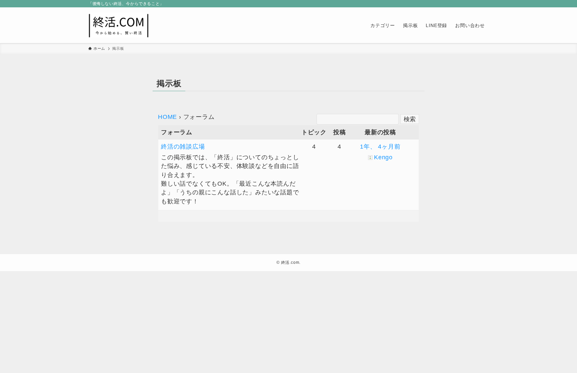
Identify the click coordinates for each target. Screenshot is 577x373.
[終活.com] (118, 25)
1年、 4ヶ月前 (380, 146)
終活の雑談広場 (183, 146)
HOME (167, 117)
